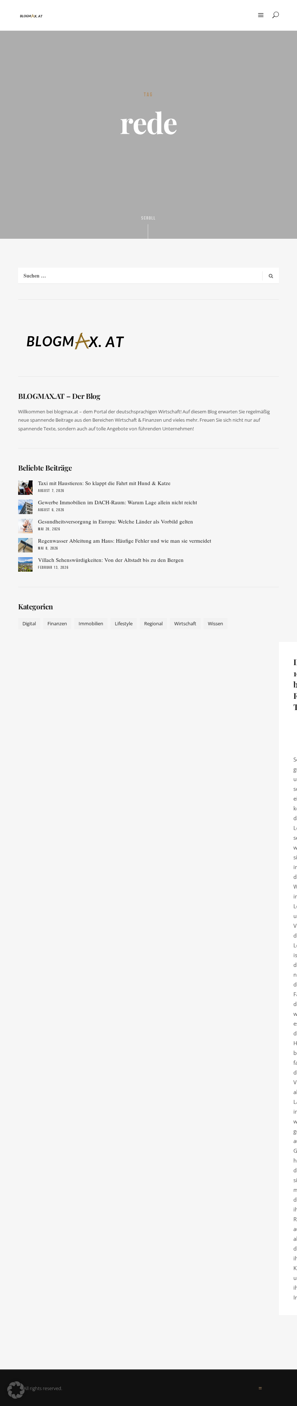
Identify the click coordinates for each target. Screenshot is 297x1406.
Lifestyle (124, 623)
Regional (153, 623)
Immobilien (91, 623)
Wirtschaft (185, 623)
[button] (16, 1390)
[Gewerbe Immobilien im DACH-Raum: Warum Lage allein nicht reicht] (25, 507)
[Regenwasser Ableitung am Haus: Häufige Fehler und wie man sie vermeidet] (25, 545)
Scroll (148, 218)
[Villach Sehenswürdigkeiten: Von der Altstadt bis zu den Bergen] (25, 564)
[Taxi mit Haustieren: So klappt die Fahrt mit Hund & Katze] (25, 487)
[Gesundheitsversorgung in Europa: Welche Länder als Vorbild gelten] (25, 526)
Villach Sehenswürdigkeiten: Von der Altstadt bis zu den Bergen (111, 559)
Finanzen (57, 623)
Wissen (215, 623)
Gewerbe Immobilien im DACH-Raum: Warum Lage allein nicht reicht (117, 502)
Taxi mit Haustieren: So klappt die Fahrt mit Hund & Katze (104, 483)
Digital (29, 623)
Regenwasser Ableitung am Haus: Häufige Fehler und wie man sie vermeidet (124, 540)
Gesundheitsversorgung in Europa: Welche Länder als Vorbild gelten (115, 521)
